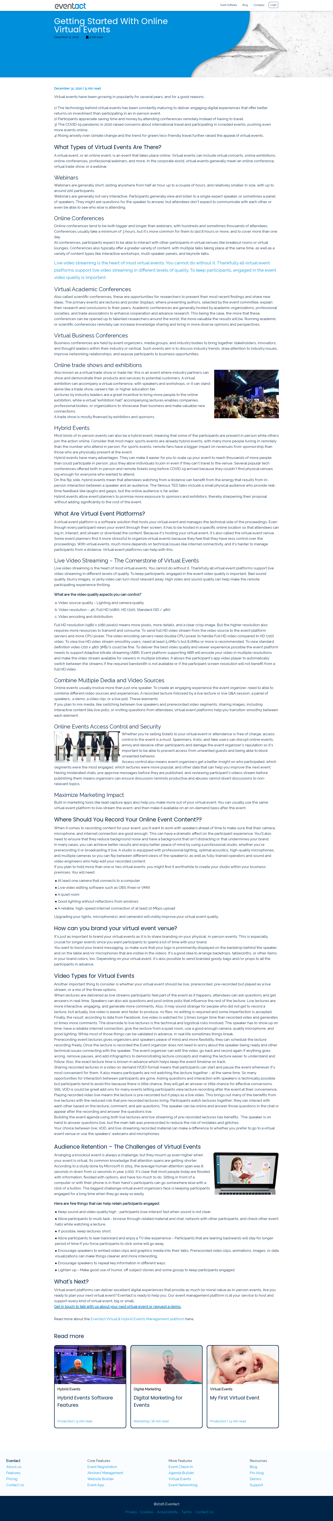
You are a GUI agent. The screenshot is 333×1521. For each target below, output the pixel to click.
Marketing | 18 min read (151, 1421)
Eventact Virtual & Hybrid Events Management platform (138, 1319)
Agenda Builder (181, 1473)
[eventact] (69, 5)
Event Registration (102, 1467)
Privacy (131, 1512)
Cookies (147, 1512)
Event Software (228, 5)
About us (13, 1467)
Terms (187, 1512)
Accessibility (167, 1512)
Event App (95, 1485)
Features (13, 1473)
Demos (255, 1479)
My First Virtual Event (234, 1397)
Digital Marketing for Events (158, 1401)
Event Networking (183, 1485)
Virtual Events (180, 1479)
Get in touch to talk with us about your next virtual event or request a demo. (117, 1306)
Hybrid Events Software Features (85, 1401)
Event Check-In (181, 1467)
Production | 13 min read (228, 1421)
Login (273, 4)
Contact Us (15, 1485)
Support (256, 1485)
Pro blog (257, 1473)
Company (258, 5)
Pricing (12, 1479)
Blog (245, 5)
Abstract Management (105, 1473)
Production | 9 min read (74, 1421)
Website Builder (100, 1479)
